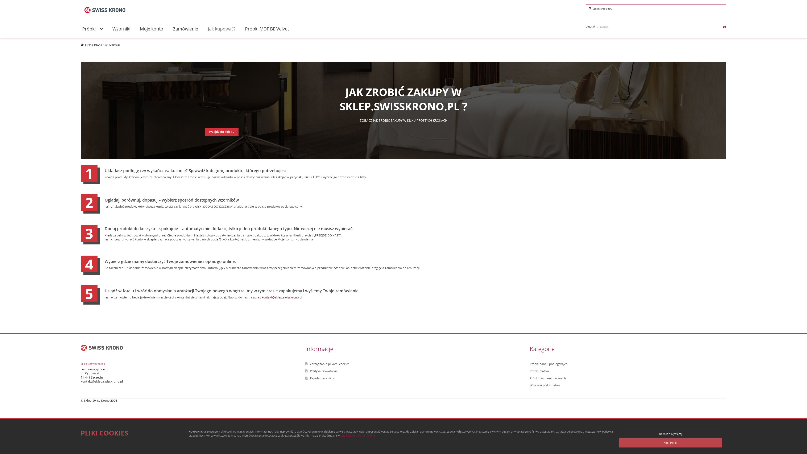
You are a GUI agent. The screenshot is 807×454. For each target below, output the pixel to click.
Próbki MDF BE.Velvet (267, 29)
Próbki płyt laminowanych (548, 378)
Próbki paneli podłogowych (549, 364)
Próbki (89, 29)
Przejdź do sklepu (221, 132)
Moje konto (151, 29)
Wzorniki (121, 29)
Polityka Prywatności (324, 371)
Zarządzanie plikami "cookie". (358, 435)
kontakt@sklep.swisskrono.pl (282, 297)
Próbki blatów (539, 371)
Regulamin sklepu (322, 378)
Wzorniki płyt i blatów (545, 385)
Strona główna (93, 44)
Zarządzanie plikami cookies (329, 364)
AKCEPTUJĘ (670, 443)
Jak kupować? (221, 29)
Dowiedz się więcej (670, 434)
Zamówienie (185, 29)
